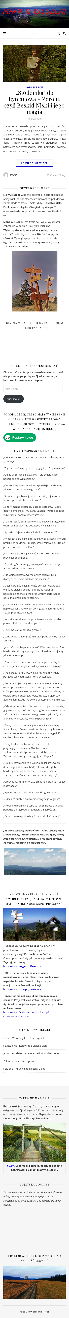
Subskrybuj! (13, 399)
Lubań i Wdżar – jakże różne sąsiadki (24, 1038)
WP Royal (44, 1311)
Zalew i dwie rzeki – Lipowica (19, 1061)
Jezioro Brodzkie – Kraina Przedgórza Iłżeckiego (31, 1053)
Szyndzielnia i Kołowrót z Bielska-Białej (25, 1045)
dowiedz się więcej (34, 163)
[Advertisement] (28, 349)
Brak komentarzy (56, 175)
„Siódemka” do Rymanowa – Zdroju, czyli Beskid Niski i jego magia (34, 102)
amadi (13, 174)
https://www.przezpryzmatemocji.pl (24, 989)
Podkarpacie (34, 87)
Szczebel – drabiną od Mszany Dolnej (24, 1068)
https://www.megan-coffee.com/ (22, 966)
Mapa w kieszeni (34, 12)
